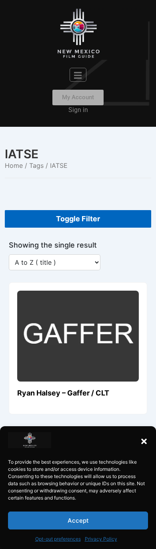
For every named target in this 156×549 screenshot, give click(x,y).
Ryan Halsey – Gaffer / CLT (63, 393)
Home (14, 165)
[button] (144, 441)
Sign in (78, 110)
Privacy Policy (101, 539)
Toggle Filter (78, 218)
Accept (78, 520)
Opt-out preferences (58, 539)
